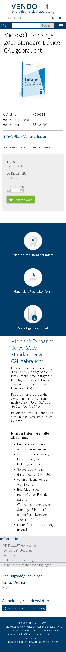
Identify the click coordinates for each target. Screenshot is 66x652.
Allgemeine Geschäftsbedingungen (27, 565)
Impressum (11, 555)
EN (20, 18)
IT (25, 18)
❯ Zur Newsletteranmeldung (24, 608)
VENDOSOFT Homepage (19, 545)
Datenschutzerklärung (18, 560)
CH (15, 18)
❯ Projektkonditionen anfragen (24, 136)
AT (11, 18)
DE (6, 18)
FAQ (4, 25)
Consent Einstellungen (18, 550)
